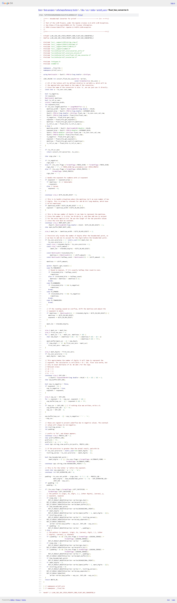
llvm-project (49, 10)
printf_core (102, 10)
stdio (93, 10)
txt (168, 600)
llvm (40, 10)
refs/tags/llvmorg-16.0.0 (66, 10)
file (80, 15)
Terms (24, 600)
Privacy (18, 600)
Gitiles (12, 600)
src (87, 10)
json (173, 600)
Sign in (173, 3)
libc (82, 10)
